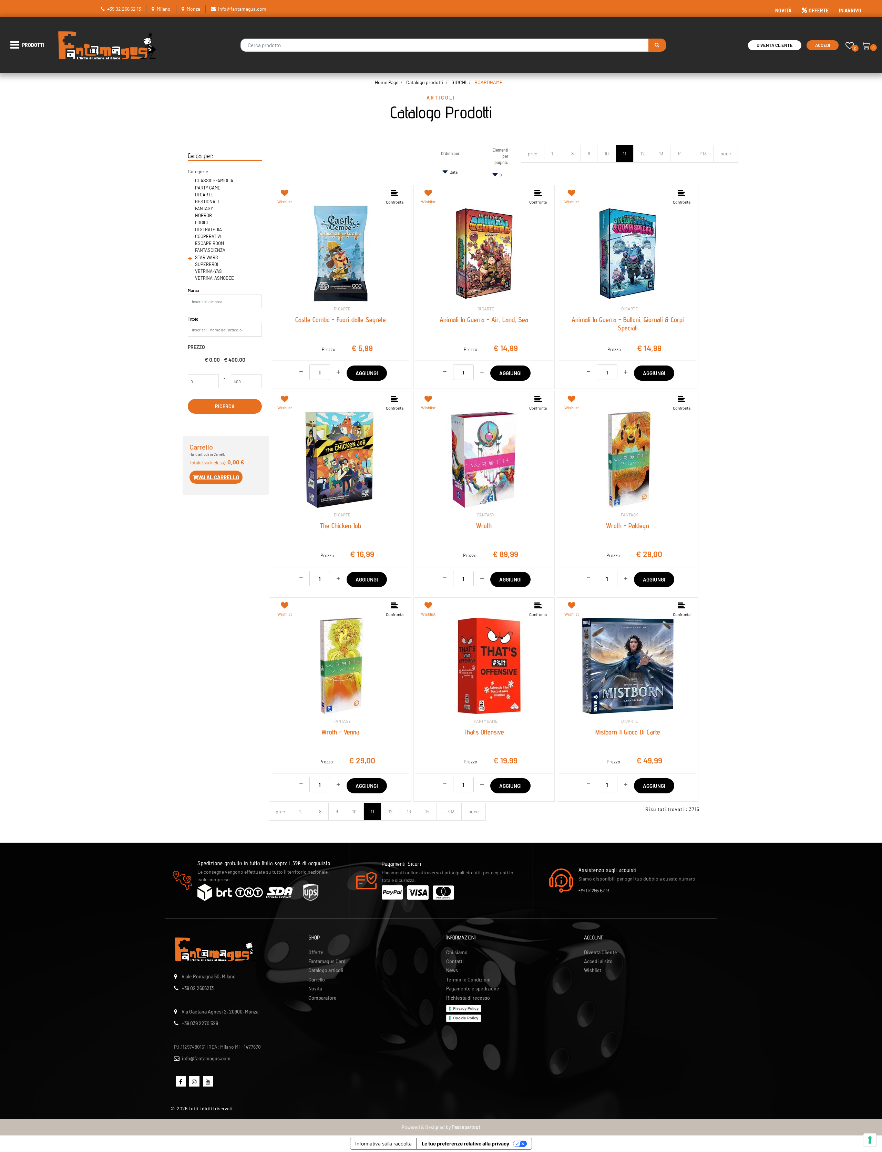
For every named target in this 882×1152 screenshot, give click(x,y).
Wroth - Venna (340, 732)
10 (606, 153)
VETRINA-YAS (208, 271)
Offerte (316, 952)
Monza (193, 9)
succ (726, 153)
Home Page (386, 82)
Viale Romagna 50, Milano (209, 976)
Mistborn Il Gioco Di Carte (627, 732)
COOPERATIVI (208, 236)
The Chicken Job (340, 526)
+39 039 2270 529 (200, 1023)
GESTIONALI (207, 201)
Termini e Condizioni (468, 980)
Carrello (316, 980)
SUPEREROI (206, 264)
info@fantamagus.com (242, 9)
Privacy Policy (466, 1008)
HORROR (203, 215)
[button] (657, 45)
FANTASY (204, 208)
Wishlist (592, 970)
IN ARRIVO (850, 10)
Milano (164, 9)
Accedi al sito (598, 961)
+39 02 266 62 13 (124, 9)
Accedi (822, 45)
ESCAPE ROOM (209, 243)
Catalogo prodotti (424, 82)
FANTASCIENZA (210, 250)
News (452, 970)
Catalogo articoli (325, 970)
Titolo (193, 319)
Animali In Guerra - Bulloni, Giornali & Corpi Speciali (628, 324)
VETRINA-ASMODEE (214, 278)
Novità (315, 988)
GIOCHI (458, 82)
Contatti (455, 961)
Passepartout (466, 1127)
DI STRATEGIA (208, 229)
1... (554, 153)
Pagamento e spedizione (472, 988)
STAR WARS (206, 257)
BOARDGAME (488, 82)
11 (624, 153)
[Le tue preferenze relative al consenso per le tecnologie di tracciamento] (869, 1139)
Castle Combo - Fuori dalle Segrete (340, 320)
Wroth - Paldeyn (627, 526)
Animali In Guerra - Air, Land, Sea (484, 320)
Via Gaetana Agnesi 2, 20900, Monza (220, 1012)
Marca (193, 290)
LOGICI (201, 222)
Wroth (484, 526)
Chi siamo (457, 952)
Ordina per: (451, 153)
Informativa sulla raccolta (383, 1143)
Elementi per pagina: (500, 156)
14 (679, 153)
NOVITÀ (783, 10)
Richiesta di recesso (468, 998)
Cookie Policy (465, 1018)
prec (532, 153)
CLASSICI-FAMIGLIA (214, 180)
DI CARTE (204, 194)
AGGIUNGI (367, 373)
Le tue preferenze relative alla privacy (465, 1143)
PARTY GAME (207, 188)
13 (661, 153)
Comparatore (322, 998)
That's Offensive (484, 732)
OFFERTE (819, 10)
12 (642, 153)
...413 (701, 153)
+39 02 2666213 (198, 988)
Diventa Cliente (775, 45)
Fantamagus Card (327, 961)
